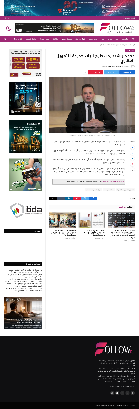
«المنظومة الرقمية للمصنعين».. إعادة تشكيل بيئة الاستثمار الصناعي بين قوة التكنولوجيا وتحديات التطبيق (23, 280)
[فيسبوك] (132, 147)
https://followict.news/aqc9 (112, 181)
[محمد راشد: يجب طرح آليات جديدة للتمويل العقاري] (92, 105)
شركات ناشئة (80, 38)
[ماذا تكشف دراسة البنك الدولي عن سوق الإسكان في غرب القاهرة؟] (62, 220)
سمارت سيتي (66, 38)
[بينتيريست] (132, 164)
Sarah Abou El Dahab (114, 66)
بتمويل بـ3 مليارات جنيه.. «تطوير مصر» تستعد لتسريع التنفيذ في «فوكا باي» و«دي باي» (122, 234)
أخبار (116, 38)
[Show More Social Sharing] (85, 72)
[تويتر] (132, 153)
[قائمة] (133, 39)
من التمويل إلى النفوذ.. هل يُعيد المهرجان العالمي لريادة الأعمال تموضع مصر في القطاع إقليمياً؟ (25, 271)
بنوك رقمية (93, 38)
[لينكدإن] (132, 158)
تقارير (109, 38)
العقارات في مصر (109, 189)
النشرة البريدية (31, 38)
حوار (102, 38)
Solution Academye (123, 405)
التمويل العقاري (129, 189)
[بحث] (5, 39)
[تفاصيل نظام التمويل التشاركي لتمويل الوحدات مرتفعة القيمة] (92, 220)
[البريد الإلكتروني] (132, 170)
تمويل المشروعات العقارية (93, 189)
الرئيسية (125, 38)
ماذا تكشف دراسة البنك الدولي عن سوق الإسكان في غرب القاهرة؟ (63, 232)
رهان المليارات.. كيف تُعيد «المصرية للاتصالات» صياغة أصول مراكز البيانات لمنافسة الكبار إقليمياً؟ (24, 289)
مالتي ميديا (44, 38)
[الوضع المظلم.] (9, 28)
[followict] (116, 28)
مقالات (55, 38)
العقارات (119, 189)
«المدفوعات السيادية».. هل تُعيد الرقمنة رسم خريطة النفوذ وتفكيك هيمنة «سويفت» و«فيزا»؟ (24, 285)
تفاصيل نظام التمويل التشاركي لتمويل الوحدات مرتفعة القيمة (94, 232)
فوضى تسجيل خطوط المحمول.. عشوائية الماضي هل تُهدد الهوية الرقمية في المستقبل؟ (24, 275)
